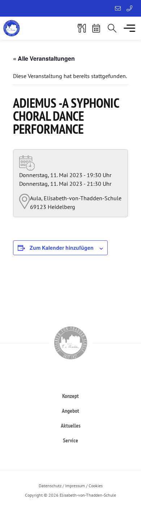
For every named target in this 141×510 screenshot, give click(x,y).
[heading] (70, 395)
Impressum (75, 485)
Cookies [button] (96, 485)
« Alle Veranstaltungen (44, 58)
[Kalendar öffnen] (96, 28)
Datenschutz (50, 485)
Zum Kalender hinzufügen (62, 247)
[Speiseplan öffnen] (81, 28)
